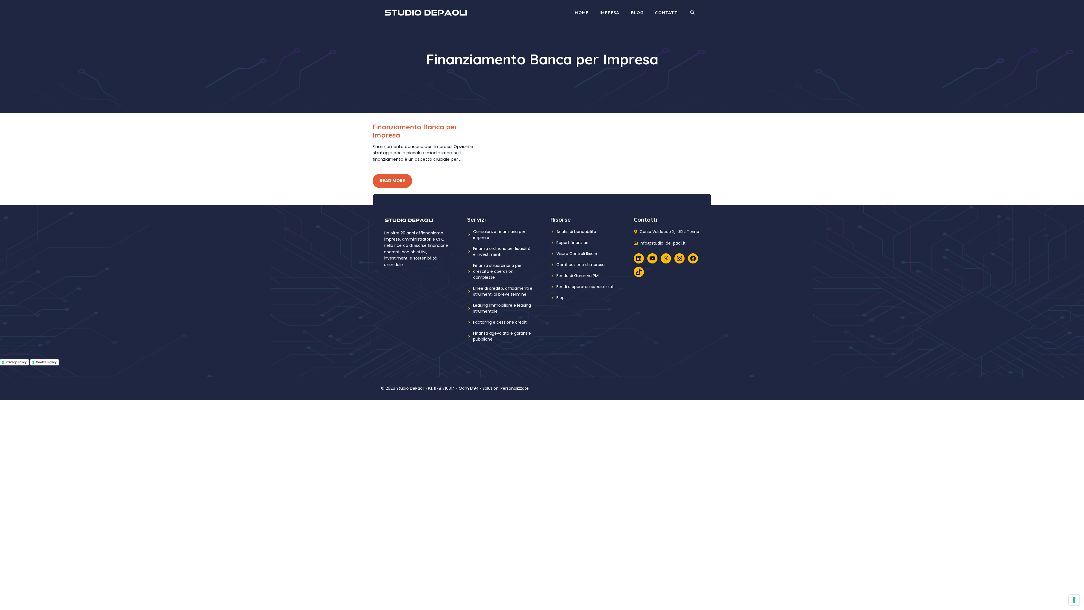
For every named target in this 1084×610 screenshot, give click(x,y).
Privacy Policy (16, 362)
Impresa (609, 12)
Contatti (667, 12)
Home (581, 12)
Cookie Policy (46, 362)
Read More (392, 181)
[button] (692, 13)
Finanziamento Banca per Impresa (415, 131)
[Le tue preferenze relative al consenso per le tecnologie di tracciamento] (1074, 600)
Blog (637, 12)
